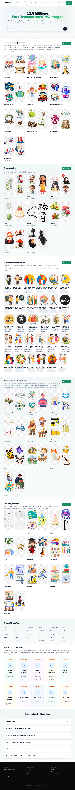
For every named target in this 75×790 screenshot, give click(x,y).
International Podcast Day (56, 104)
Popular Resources (8, 771)
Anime (51, 196)
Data (63, 627)
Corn (50, 33)
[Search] (59, 3)
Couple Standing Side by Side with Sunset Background (29, 288)
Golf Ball (64, 630)
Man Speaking (30, 312)
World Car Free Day (8, 104)
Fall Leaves (30, 33)
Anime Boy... (7, 290)
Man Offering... (27, 351)
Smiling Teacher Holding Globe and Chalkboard (18, 288)
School (28, 467)
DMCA (52, 771)
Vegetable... (19, 371)
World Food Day (44, 329)
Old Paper (52, 634)
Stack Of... (52, 310)
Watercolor (52, 223)
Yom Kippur (7, 77)
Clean (8, 3)
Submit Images (30, 773)
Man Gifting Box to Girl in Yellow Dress (31, 367)
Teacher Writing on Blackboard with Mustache (8, 308)
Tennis (17, 640)
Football (37, 2)
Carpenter (29, 440)
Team (5, 640)
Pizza (16, 637)
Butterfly (6, 467)
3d (4, 196)
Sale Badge (7, 331)
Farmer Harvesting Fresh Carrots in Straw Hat (44, 327)
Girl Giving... (40, 371)
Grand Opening (7, 440)
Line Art (29, 223)
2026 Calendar (7, 532)
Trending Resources (9, 769)
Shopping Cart (20, 331)
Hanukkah (52, 412)
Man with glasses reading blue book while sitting (64, 288)
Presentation (7, 586)
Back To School (21, 33)
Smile (63, 637)
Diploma (6, 630)
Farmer (55, 33)
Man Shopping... (43, 312)
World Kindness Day (32, 412)
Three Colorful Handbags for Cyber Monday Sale (33, 327)
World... (16, 290)
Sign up (69, 2)
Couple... (64, 331)
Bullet (51, 440)
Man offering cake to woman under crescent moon (28, 348)
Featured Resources (9, 773)
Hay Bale (44, 33)
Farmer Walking (65, 351)
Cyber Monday (43, 310)
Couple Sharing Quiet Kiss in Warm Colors (8, 367)
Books (37, 33)
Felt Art (49, 351)
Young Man (7, 292)
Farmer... (43, 331)
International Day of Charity (34, 77)
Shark (40, 637)
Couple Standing (28, 292)
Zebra (63, 640)
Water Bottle (42, 640)
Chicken (40, 627)
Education (52, 586)
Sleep (51, 637)
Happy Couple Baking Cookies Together (8, 348)
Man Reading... (52, 292)
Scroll (28, 637)
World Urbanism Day (9, 412)
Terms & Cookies (55, 773)
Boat (5, 627)
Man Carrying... (52, 312)
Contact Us (53, 776)
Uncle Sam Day (7, 158)
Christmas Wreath (54, 627)
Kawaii (5, 223)
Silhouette (29, 250)
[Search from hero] (65, 29)
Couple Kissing (8, 371)
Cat (51, 467)
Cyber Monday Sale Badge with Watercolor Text (8, 327)
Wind (51, 640)
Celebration (30, 627)
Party (5, 559)
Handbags (31, 331)
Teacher (31, 2)
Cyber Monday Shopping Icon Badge (19, 327)
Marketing (29, 586)
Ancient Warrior (51, 371)
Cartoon (29, 196)
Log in (64, 2)
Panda (63, 634)
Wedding (52, 532)
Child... (22, 310)
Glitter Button (63, 312)
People (5, 494)
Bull (16, 627)
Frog (51, 630)
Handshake (39, 292)
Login (28, 769)
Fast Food (41, 630)
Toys (28, 640)
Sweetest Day (65, 329)
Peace (5, 637)
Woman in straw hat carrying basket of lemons (40, 348)
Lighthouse (30, 634)
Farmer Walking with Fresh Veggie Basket (65, 348)
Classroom (7, 613)
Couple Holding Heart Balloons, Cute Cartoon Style (66, 327)
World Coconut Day (32, 131)
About (52, 769)
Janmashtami (7, 131)
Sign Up (29, 771)
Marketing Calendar (8, 776)
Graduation (30, 559)
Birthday (29, 532)
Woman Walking (39, 351)
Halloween (18, 2)
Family (28, 630)
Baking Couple (8, 351)
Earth (16, 630)
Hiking (16, 634)
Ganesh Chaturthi (54, 131)
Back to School (25, 3)
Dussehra (50, 369)
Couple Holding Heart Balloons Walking (18, 348)
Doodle (6, 250)
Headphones (7, 634)
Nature (40, 634)
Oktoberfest (30, 104)
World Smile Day (54, 77)
